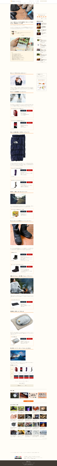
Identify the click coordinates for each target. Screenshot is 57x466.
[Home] (16, 1)
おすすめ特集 (25, 456)
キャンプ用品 (20, 452)
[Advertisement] (15, 67)
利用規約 (25, 458)
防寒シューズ (42, 76)
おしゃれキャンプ (43, 75)
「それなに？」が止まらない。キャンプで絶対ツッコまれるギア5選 (43, 33)
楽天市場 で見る (29, 110)
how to (36, 456)
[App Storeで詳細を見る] (16, 458)
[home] (28, 461)
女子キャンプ (39, 76)
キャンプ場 (32, 456)
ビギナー (40, 75)
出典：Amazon (11, 161)
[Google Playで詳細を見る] (20, 458)
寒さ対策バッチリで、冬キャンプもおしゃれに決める (17, 59)
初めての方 (39, 456)
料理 (34, 456)
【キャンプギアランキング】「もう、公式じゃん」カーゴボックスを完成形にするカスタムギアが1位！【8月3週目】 (43, 30)
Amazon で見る (23, 110)
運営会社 (34, 458)
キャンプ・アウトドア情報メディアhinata (14, 452)
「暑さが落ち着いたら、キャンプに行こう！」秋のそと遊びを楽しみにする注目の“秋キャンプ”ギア (44, 24)
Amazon (13, 116)
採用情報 (32, 458)
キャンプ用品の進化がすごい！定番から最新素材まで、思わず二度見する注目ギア (43, 27)
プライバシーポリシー (29, 458)
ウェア (38, 75)
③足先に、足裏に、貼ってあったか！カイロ (17, 56)
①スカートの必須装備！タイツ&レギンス (16, 54)
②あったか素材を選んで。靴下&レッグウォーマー (17, 55)
